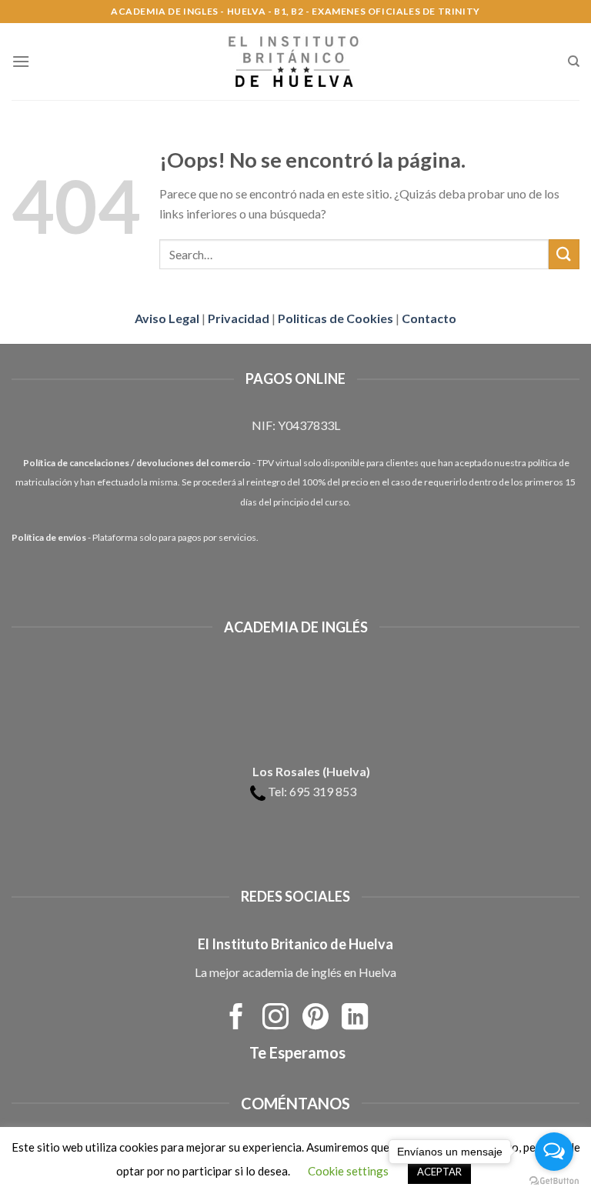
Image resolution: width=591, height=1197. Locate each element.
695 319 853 (322, 791)
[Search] (573, 61)
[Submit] (564, 254)
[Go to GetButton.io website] (554, 1181)
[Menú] (21, 61)
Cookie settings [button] (348, 1171)
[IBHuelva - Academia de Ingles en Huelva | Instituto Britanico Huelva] (295, 61)
